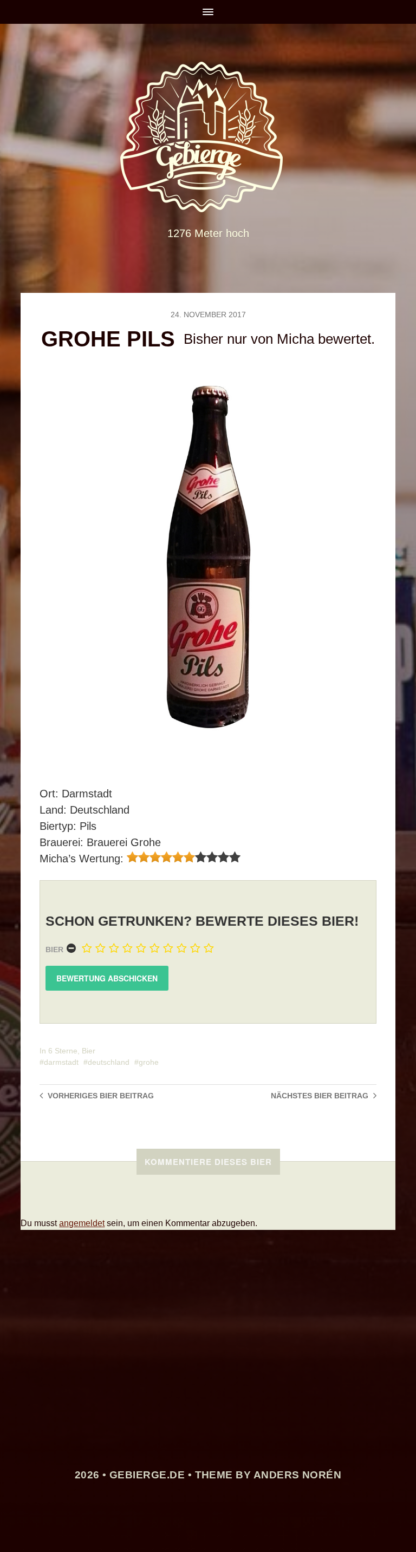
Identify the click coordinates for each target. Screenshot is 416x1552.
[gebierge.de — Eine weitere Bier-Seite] (208, 137)
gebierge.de (147, 1475)
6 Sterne (62, 1050)
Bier (54, 949)
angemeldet (82, 1223)
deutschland (108, 1062)
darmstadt (61, 1062)
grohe (149, 1062)
